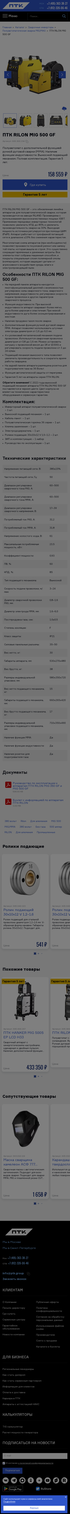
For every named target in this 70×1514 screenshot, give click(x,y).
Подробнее (9, 1502)
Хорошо (34, 1508)
